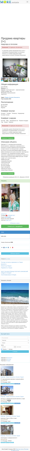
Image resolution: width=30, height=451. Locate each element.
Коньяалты (17, 97)
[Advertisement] (15, 20)
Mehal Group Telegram (6, 265)
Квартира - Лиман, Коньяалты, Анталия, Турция (12, 377)
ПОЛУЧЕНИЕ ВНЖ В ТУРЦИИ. (8, 274)
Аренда (10, 349)
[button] (28, 60)
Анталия (11, 97)
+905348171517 (11, 215)
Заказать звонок (15, 223)
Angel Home (8, 220)
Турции (8, 360)
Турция (7, 97)
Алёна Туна (4, 214)
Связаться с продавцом (7, 138)
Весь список (7, 258)
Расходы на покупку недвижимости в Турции (12, 262)
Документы (3, 264)
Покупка (4, 349)
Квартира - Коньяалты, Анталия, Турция (10, 416)
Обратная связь (19, 449)
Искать (15, 351)
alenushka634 (7, 217)
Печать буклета (16, 253)
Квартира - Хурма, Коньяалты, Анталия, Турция (12, 396)
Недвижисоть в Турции (6, 267)
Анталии (9, 359)
